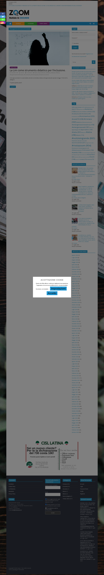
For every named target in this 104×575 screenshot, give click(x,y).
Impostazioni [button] (58, 288)
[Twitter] (2, 16)
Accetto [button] (52, 293)
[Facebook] (2, 13)
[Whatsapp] (2, 19)
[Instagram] (2, 22)
